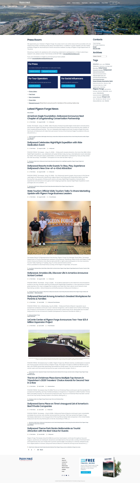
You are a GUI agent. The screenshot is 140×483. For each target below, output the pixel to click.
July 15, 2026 (41, 325)
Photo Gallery (76, 3)
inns (38, 399)
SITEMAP (64, 469)
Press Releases (31, 187)
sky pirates (94, 93)
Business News (38, 268)
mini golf (104, 85)
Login (113, 3)
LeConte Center (56, 268)
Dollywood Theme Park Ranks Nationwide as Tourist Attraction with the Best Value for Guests (53, 429)
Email (94, 47)
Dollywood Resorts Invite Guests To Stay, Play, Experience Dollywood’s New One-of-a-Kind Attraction (56, 167)
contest (30, 291)
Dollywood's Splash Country (98, 75)
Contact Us (64, 462)
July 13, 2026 (41, 386)
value (79, 447)
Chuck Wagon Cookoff (108, 66)
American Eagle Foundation (35, 136)
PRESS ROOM (65, 465)
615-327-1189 (96, 48)
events (30, 371)
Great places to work (49, 422)
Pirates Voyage (95, 91)
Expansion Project (43, 371)
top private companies (39, 423)
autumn (100, 64)
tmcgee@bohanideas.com (71, 54)
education (56, 291)
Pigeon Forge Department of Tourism (75, 268)
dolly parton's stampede (98, 70)
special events (105, 95)
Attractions (31, 161)
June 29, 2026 (41, 434)
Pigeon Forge (75, 161)
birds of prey (49, 136)
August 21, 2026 (42, 122)
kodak (84, 136)
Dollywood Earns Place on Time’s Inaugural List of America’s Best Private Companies (57, 405)
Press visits (34, 71)
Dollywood (30, 112)
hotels (35, 399)
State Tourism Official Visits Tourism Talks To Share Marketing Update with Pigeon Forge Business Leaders (58, 192)
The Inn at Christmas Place (57, 399)
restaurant (110, 91)
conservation (55, 136)
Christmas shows (102, 66)
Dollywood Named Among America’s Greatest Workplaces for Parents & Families (59, 297)
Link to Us (64, 464)
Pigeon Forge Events (108, 89)
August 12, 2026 (42, 171)
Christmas (31, 399)
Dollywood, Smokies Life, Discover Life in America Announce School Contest (57, 274)
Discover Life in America (38, 291)
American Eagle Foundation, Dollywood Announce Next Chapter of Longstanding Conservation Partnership (55, 117)
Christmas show (96, 66)
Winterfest (107, 100)
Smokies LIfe (85, 291)
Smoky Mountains (100, 93)
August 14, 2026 (42, 148)
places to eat (100, 91)
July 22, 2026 (41, 302)
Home (68, 3)
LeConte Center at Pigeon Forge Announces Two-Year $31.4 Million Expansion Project (57, 321)
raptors (33, 137)
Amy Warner (31, 268)
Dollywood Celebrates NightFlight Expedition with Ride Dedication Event (54, 143)
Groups (65, 371)
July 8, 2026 (41, 409)
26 (38, 450)
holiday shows (106, 83)
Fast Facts (85, 3)
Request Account (49, 71)
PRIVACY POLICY (65, 467)
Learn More (34, 86)
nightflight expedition (67, 161)
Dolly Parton (37, 161)
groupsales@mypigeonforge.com (42, 58)
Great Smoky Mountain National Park (100, 77)
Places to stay (48, 399)
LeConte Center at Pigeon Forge (75, 371)
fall (104, 75)
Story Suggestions (95, 3)
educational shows (67, 136)
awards (103, 64)
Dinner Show (95, 68)
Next (41, 450)
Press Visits (105, 3)
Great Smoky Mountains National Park (53, 161)
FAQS (63, 471)
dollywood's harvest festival (98, 71)
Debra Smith (50, 268)
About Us (64, 460)
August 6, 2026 (42, 278)
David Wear (44, 268)
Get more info (68, 86)
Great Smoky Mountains (77, 136)
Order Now (85, 472)
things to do (81, 161)
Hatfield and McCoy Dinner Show (98, 83)
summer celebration (67, 447)
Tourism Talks (86, 268)
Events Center (35, 371)
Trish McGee (32, 122)
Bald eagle (44, 136)
